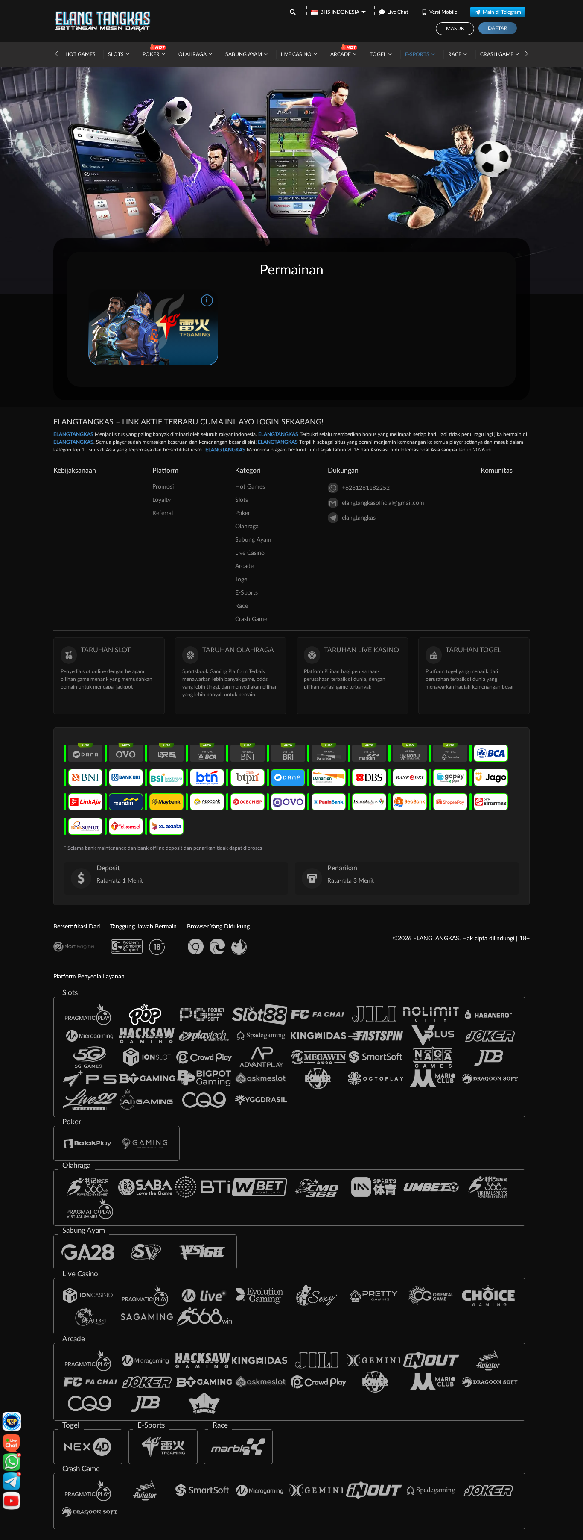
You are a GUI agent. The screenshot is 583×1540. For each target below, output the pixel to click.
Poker (152, 54)
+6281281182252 (366, 488)
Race (455, 54)
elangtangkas (359, 518)
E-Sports (418, 54)
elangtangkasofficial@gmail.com (383, 503)
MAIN (153, 327)
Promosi (163, 487)
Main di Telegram (502, 12)
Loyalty (161, 500)
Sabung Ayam (244, 54)
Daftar (497, 28)
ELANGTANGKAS (73, 434)
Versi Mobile (443, 12)
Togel (379, 54)
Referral (162, 513)
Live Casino (297, 54)
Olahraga (193, 54)
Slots (116, 54)
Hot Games (80, 54)
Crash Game (497, 54)
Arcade (341, 54)
